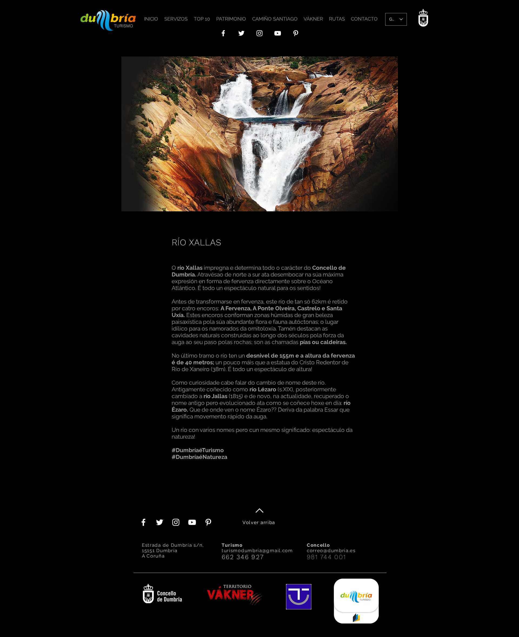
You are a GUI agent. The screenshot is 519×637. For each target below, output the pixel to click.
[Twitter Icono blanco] (241, 33)
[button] (177, 16)
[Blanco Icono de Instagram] (259, 33)
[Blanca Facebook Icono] (223, 33)
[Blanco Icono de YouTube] (278, 33)
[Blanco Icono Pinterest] (296, 33)
